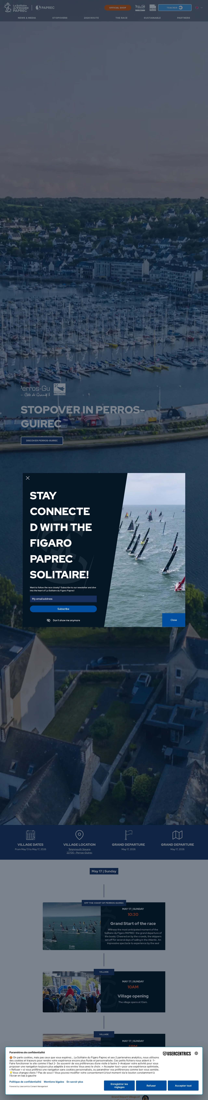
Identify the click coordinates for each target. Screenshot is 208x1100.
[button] (27, 478)
